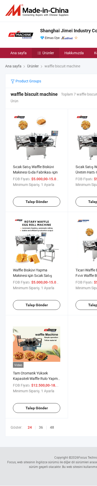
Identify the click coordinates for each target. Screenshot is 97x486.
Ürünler (48, 52)
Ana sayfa (18, 52)
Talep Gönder (37, 202)
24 (30, 427)
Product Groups (28, 81)
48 (52, 427)
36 (41, 427)
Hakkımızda (74, 52)
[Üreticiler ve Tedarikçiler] (37, 10)
